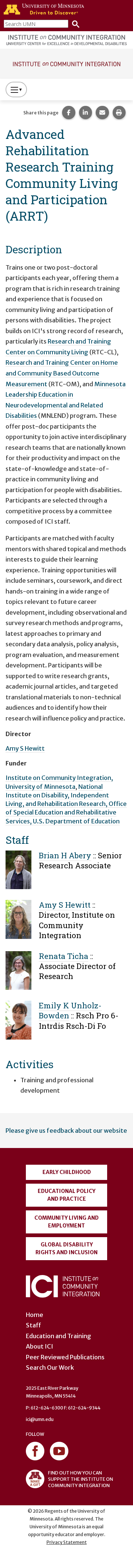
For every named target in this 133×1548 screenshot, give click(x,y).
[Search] (73, 23)
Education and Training (58, 1336)
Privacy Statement (67, 1542)
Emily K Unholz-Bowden (70, 1010)
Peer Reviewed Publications (65, 1357)
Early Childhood (66, 1172)
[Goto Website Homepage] (66, 63)
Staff (33, 1325)
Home (34, 1314)
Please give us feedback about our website (66, 1130)
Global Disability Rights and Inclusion (66, 1248)
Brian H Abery (65, 855)
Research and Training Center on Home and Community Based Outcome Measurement (62, 373)
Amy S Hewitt (25, 748)
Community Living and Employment (66, 1221)
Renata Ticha (63, 956)
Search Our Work (50, 1367)
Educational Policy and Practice (66, 1195)
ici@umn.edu (40, 1419)
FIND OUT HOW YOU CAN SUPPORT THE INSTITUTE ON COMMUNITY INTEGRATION (80, 1479)
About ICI (39, 1346)
